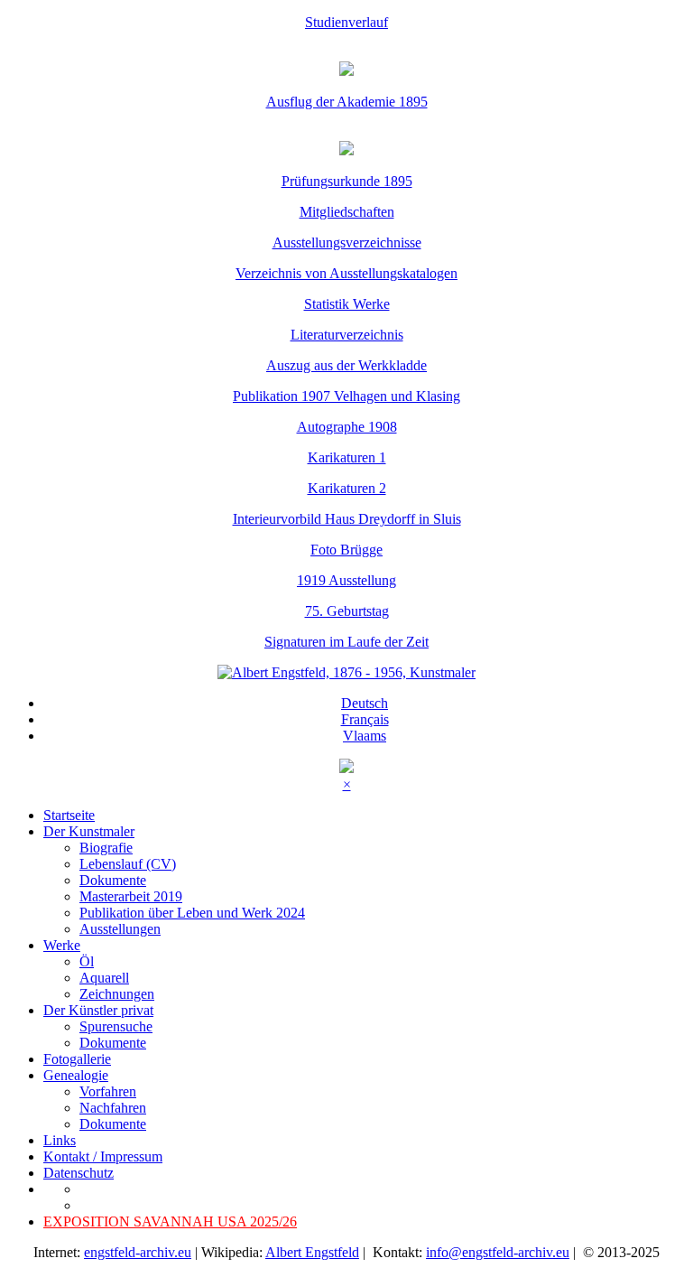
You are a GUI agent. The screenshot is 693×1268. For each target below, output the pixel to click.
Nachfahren (112, 1107)
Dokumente (112, 880)
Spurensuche (115, 1026)
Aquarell (104, 977)
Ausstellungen (120, 929)
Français (365, 719)
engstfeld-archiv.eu (137, 1252)
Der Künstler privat (98, 1010)
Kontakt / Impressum (102, 1156)
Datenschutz (78, 1172)
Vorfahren (107, 1091)
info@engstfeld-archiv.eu (497, 1252)
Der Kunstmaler (88, 831)
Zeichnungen (116, 994)
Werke (61, 945)
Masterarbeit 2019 (130, 896)
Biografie (106, 847)
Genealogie (75, 1075)
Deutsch (364, 703)
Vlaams (364, 735)
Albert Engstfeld (312, 1252)
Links (59, 1140)
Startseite (69, 815)
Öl (86, 961)
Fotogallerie (77, 1059)
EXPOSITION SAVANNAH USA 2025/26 (170, 1221)
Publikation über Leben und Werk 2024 (192, 912)
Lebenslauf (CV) (127, 864)
